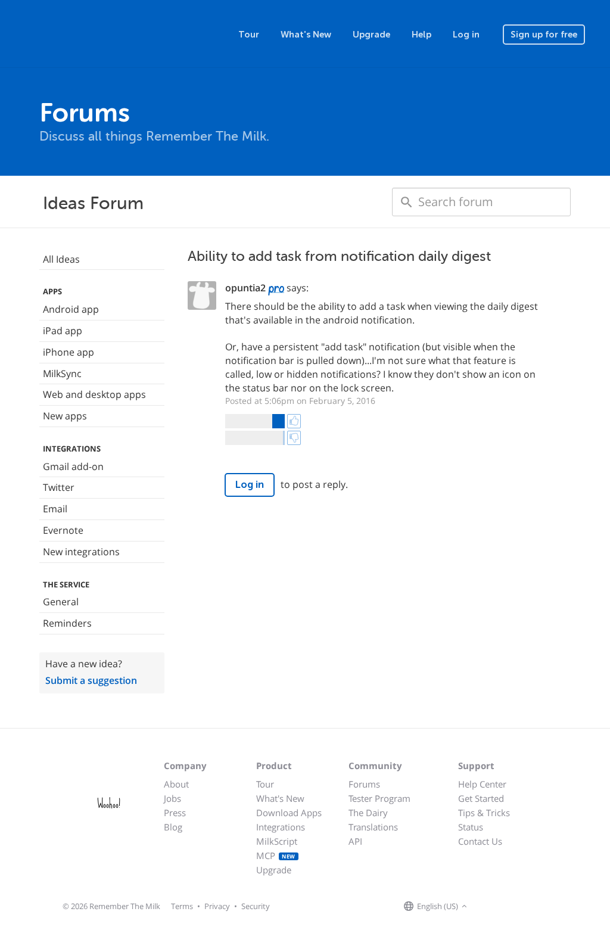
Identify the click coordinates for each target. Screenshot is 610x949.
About (176, 784)
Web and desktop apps (94, 394)
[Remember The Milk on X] (504, 907)
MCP (275, 855)
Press (175, 813)
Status (470, 827)
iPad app (62, 330)
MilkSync (62, 373)
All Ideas (61, 259)
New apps (65, 415)
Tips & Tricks (484, 813)
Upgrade (371, 34)
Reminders (67, 623)
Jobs (172, 798)
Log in (466, 34)
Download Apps (289, 813)
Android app (71, 309)
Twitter (58, 487)
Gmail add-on (73, 466)
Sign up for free (544, 34)
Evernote (63, 530)
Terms (182, 906)
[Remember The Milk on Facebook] (487, 907)
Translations (373, 827)
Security (255, 906)
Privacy (217, 906)
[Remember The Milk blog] (519, 907)
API (355, 841)
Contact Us (480, 841)
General (61, 601)
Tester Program (379, 798)
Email (55, 508)
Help (421, 34)
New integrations (81, 551)
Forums (364, 784)
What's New (306, 34)
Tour (248, 34)
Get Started (481, 798)
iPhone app (68, 352)
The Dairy (368, 813)
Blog (173, 827)
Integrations (280, 827)
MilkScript (276, 841)
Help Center (482, 784)
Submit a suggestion (91, 680)
